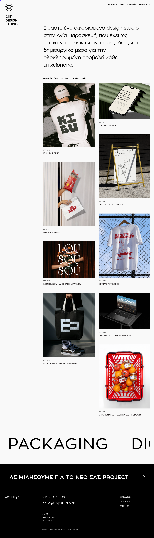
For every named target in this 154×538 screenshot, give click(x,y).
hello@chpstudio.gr (58, 503)
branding (64, 78)
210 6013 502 (53, 497)
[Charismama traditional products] (124, 376)
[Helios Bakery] (69, 194)
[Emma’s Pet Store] (124, 246)
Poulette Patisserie (111, 205)
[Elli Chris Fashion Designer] (69, 325)
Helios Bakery (52, 233)
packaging (74, 78)
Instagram (125, 497)
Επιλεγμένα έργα (50, 78)
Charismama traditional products (120, 415)
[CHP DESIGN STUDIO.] (9, 11)
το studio (112, 4)
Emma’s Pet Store (109, 284)
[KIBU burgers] (69, 115)
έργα (122, 4)
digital (84, 78)
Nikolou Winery (108, 125)
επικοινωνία (144, 4)
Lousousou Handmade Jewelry (62, 284)
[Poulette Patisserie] (124, 166)
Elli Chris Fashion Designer (60, 363)
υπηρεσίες (131, 4)
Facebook (125, 502)
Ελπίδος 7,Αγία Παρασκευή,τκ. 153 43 (50, 517)
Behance (124, 506)
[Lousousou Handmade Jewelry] (69, 259)
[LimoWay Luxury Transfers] (124, 311)
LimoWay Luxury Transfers (115, 336)
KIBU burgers (51, 153)
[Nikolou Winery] (124, 101)
